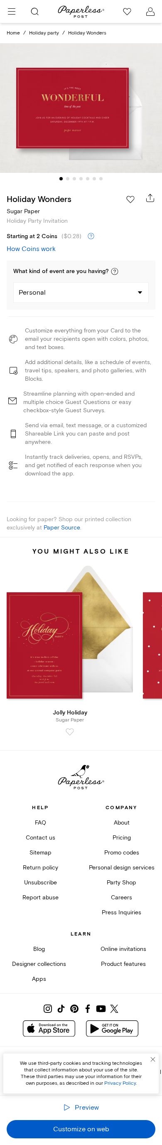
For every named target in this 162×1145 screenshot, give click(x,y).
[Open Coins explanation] (91, 236)
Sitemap (40, 852)
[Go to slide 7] (101, 178)
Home (13, 33)
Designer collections (39, 964)
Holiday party (44, 33)
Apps (39, 978)
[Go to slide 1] (61, 178)
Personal (32, 292)
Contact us (40, 837)
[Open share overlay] (150, 198)
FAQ (40, 822)
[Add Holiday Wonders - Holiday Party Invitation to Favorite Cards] (130, 199)
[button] (114, 271)
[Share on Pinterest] (74, 1009)
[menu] (11, 12)
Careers (121, 897)
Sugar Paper (23, 211)
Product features (123, 964)
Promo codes (121, 852)
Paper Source (62, 527)
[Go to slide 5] (87, 178)
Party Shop (121, 882)
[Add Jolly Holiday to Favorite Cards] (70, 732)
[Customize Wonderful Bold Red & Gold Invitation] (81, 108)
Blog (39, 949)
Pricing (122, 837)
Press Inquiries (121, 912)
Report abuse (40, 897)
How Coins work (31, 249)
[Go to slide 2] (67, 178)
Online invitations (123, 949)
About (122, 822)
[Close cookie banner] (153, 1059)
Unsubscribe (40, 882)
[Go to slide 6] (94, 178)
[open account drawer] (150, 12)
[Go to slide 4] (81, 178)
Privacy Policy (120, 1083)
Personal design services (122, 867)
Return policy (40, 867)
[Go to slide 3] (74, 178)
